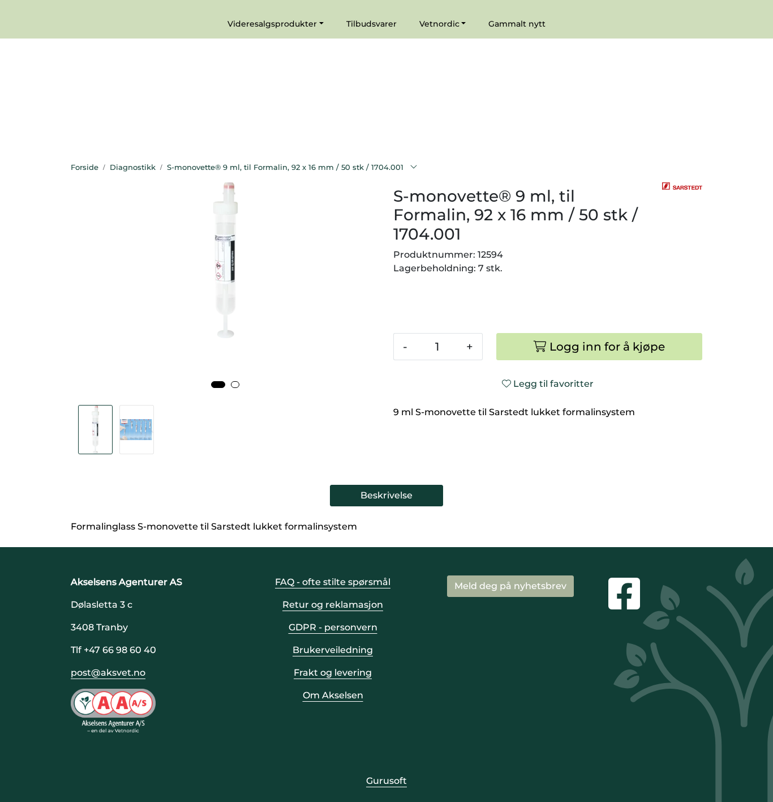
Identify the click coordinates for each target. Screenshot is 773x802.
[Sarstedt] (682, 186)
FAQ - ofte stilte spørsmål (332, 582)
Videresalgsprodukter (272, 24)
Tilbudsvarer (371, 24)
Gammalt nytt (517, 24)
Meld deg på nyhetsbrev (510, 586)
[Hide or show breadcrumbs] (413, 167)
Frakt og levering (333, 672)
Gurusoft (386, 780)
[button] (218, 384)
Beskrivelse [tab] (386, 495)
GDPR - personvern (333, 627)
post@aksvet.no (108, 672)
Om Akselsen (333, 695)
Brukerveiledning (333, 650)
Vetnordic (439, 24)
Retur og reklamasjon (332, 604)
